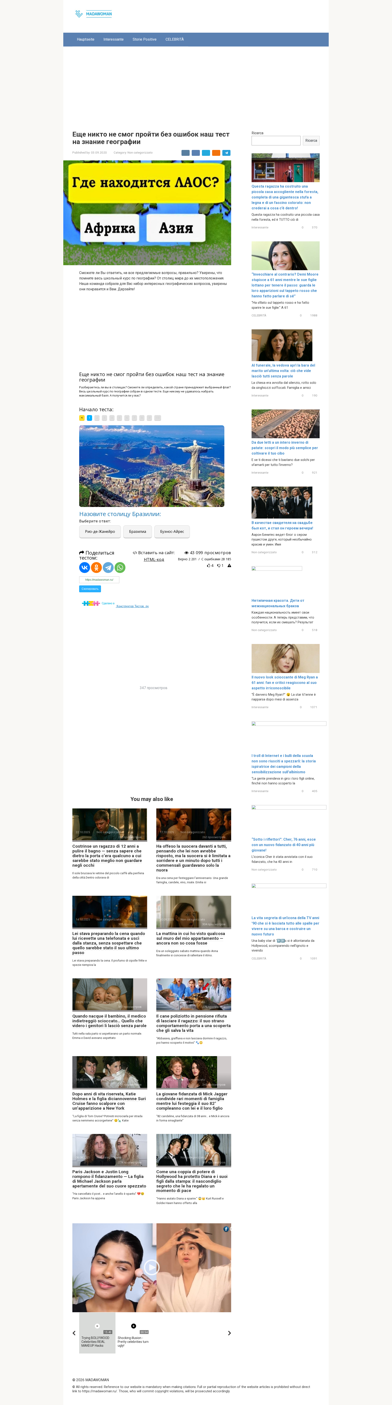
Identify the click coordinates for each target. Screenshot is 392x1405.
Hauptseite (85, 39)
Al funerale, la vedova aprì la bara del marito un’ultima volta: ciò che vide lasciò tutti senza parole (283, 370)
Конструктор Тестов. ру (132, 606)
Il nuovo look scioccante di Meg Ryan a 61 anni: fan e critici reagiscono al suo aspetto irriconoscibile (285, 682)
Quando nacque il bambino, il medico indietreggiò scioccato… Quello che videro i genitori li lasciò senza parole (109, 1020)
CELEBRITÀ (175, 39)
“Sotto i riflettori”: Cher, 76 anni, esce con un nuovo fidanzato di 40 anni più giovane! (284, 844)
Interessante (113, 39)
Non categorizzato (140, 152)
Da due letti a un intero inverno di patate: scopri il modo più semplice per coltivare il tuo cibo (285, 447)
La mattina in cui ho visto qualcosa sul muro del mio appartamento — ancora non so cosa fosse (190, 938)
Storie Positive (145, 39)
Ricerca (257, 133)
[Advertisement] (196, 85)
